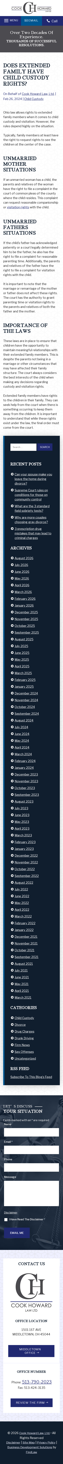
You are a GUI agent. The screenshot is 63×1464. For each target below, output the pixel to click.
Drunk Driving (24, 1038)
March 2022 (23, 916)
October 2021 (24, 950)
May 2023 (22, 822)
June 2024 (22, 734)
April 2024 (22, 747)
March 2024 (23, 754)
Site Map (29, 1442)
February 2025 (25, 680)
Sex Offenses (24, 1052)
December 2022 (26, 855)
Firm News (22, 1045)
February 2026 (25, 599)
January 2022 (24, 930)
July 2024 (21, 727)
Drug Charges (24, 1031)
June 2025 (22, 653)
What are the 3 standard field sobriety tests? (32, 508)
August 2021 (24, 964)
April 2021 (22, 991)
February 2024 (25, 761)
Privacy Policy (46, 1442)
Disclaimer (10, 1212)
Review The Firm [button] (30, 1402)
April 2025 (22, 666)
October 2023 (25, 788)
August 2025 (24, 639)
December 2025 (26, 612)
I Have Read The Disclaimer (27, 1219)
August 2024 (24, 720)
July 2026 (21, 565)
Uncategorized (25, 1058)
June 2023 (22, 815)
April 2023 (22, 828)
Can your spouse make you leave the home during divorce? (33, 479)
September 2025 (27, 632)
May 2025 (22, 659)
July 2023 (21, 808)
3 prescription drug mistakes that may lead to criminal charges (33, 533)
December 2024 (26, 693)
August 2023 (24, 801)
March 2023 (23, 835)
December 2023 (26, 774)
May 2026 (22, 578)
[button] (10, 20)
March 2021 (23, 997)
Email (8, 1141)
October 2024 (25, 707)
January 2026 (24, 605)
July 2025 (21, 646)
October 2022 (25, 869)
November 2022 (26, 862)
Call (54, 21)
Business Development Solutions (29, 1447)
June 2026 (22, 572)
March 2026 (23, 592)
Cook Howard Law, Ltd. (38, 94)
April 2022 (22, 909)
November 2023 (26, 781)
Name (7, 1124)
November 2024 (26, 700)
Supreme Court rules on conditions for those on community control (31, 495)
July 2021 (21, 970)
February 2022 (25, 923)
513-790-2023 (37, 1381)
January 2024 (24, 768)
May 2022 (22, 903)
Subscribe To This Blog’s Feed (31, 1077)
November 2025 (26, 619)
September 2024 (27, 713)
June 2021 (22, 977)
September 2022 (27, 876)
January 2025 (24, 686)
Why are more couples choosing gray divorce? (31, 520)
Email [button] (33, 20)
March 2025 (23, 673)
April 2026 (22, 585)
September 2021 (26, 957)
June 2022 (22, 896)
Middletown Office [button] (30, 1351)
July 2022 (21, 889)
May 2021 (22, 984)
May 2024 (22, 740)
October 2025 (25, 626)
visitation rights (18, 207)
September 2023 (27, 795)
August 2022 (24, 882)
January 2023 (24, 849)
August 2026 (24, 558)
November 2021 (26, 943)
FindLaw (31, 1452)
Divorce (20, 1025)
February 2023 (25, 842)
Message (10, 1177)
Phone (8, 1159)
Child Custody (34, 99)
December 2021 (26, 936)
